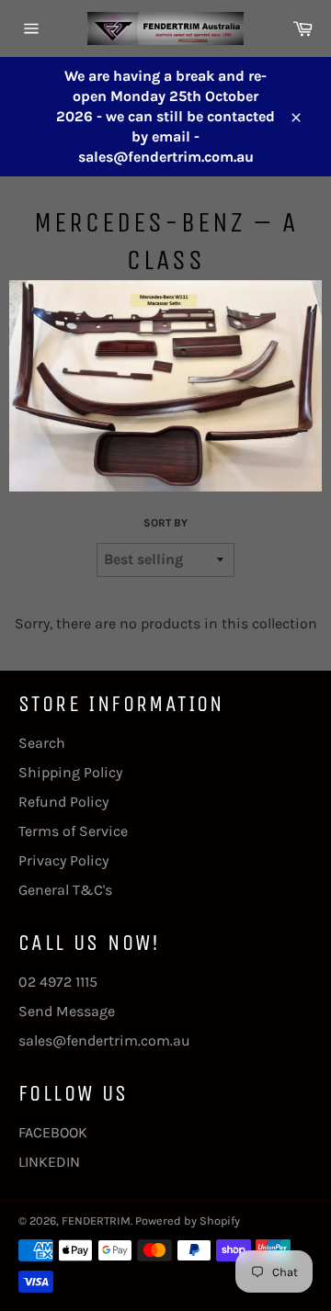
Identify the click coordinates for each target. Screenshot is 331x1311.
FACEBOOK (52, 1132)
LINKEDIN (49, 1161)
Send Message (66, 1011)
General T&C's (65, 889)
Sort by (165, 522)
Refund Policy (63, 801)
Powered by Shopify (187, 1220)
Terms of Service (73, 831)
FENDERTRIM (96, 1220)
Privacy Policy (63, 860)
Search (41, 743)
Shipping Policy (70, 772)
